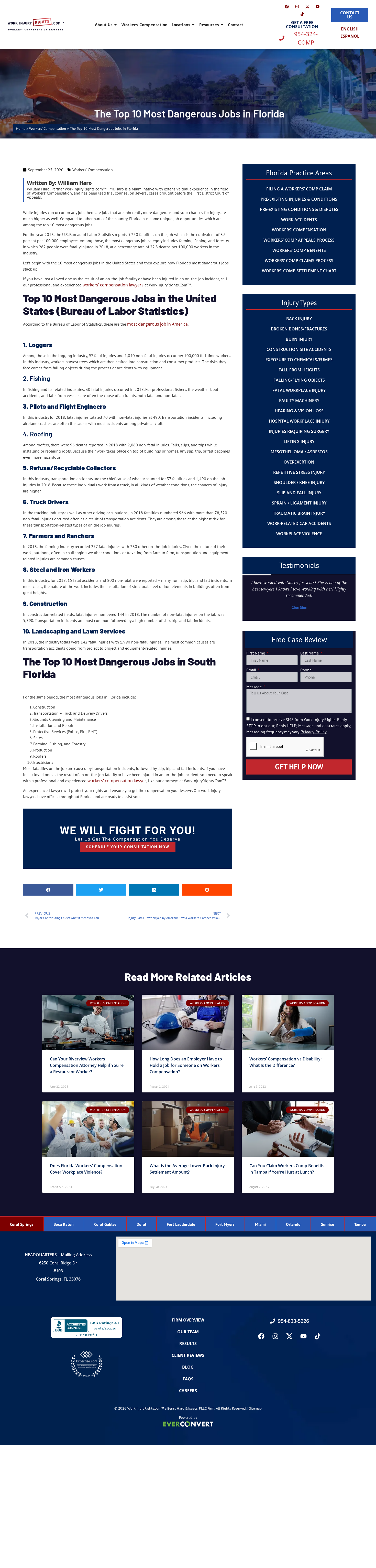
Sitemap (255, 1408)
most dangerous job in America (157, 324)
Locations (181, 24)
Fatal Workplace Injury (299, 390)
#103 (58, 1271)
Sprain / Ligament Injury (299, 503)
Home (20, 128)
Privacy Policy (314, 732)
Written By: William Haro (59, 182)
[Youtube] (317, 6)
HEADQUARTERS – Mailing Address (58, 1255)
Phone (306, 670)
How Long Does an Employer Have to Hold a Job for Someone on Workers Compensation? (186, 1065)
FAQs (188, 1379)
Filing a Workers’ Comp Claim (299, 189)
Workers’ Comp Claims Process (299, 260)
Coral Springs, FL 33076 (58, 1279)
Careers (188, 1390)
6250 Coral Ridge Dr (58, 1263)
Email (251, 670)
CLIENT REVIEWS (188, 1355)
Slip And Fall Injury (299, 493)
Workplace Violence (299, 533)
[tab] (21, 1224)
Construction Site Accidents (299, 349)
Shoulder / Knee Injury (299, 482)
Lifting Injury (299, 441)
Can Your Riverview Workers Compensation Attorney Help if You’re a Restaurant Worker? (87, 1065)
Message (254, 687)
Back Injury (299, 318)
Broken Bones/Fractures (299, 329)
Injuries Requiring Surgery (299, 431)
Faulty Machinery (299, 400)
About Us (103, 24)
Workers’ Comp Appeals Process (299, 240)
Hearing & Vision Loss (299, 411)
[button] (48, 890)
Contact (235, 24)
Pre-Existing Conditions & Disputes (299, 209)
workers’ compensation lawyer (116, 780)
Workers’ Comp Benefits (299, 250)
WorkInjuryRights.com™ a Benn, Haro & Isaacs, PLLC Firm (170, 1408)
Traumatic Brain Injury (299, 513)
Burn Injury (299, 339)
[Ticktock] (302, 14)
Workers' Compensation (47, 128)
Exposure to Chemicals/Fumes (299, 359)
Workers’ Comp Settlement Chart (299, 271)
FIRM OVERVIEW (188, 1320)
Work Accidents (299, 219)
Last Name (310, 653)
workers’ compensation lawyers (113, 285)
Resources (209, 24)
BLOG (188, 1367)
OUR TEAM (188, 1332)
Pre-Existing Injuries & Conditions (299, 199)
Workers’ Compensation (144, 24)
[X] (307, 6)
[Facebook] (287, 6)
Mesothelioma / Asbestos (299, 452)
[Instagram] (297, 6)
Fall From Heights (299, 370)
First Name (256, 653)
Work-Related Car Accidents (299, 523)
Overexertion (299, 462)
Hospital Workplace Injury (299, 421)
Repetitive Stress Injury (299, 472)
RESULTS (188, 1343)
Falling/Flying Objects (299, 380)
